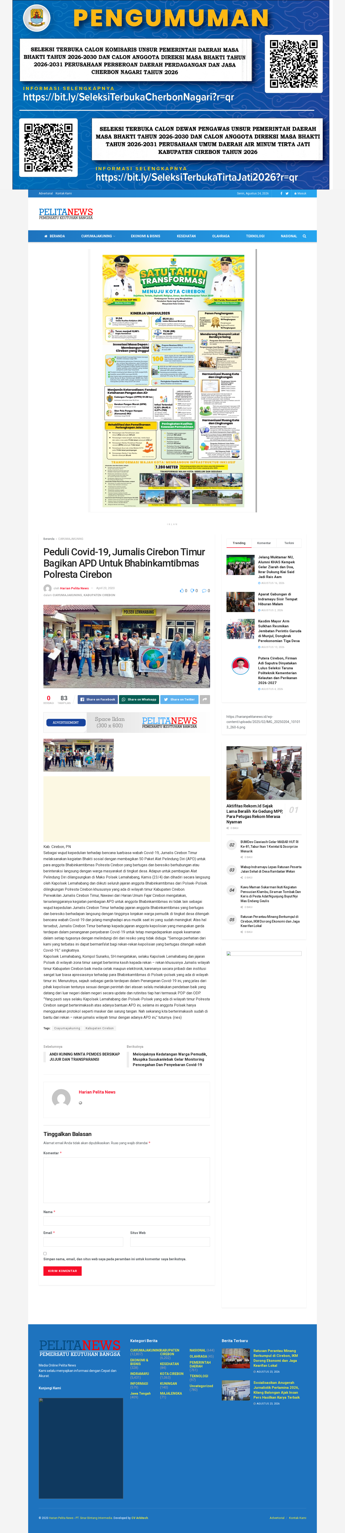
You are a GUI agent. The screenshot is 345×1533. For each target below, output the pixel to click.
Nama (49, 1212)
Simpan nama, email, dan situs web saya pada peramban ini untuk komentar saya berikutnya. (114, 1259)
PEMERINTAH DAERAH (200, 1364)
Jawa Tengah (140, 1393)
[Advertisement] (126, 809)
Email (49, 1232)
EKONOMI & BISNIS (145, 236)
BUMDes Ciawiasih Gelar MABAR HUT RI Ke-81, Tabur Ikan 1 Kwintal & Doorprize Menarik (270, 846)
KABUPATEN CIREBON (99, 595)
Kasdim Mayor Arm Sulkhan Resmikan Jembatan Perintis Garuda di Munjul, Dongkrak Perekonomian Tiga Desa (279, 631)
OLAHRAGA (221, 236)
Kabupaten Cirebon (100, 1028)
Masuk (301, 193)
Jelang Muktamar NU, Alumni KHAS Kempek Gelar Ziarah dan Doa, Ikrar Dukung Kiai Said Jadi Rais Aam (276, 567)
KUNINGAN (168, 1383)
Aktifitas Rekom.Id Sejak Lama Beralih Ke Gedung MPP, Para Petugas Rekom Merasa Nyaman (254, 813)
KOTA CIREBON (172, 1374)
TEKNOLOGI (255, 236)
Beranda (48, 539)
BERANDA (57, 236)
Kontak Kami (64, 193)
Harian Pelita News (74, 588)
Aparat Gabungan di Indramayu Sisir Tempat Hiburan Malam (277, 599)
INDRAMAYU (139, 1374)
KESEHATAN (186, 236)
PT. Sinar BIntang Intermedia (94, 1518)
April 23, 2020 (105, 588)
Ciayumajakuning (67, 1028)
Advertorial (46, 193)
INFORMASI (139, 1383)
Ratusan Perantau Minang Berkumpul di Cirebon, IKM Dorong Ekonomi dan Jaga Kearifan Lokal (270, 921)
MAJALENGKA (171, 1393)
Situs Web (138, 1233)
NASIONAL (289, 236)
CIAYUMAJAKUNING (96, 236)
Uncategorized (201, 1386)
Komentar (52, 1153)
